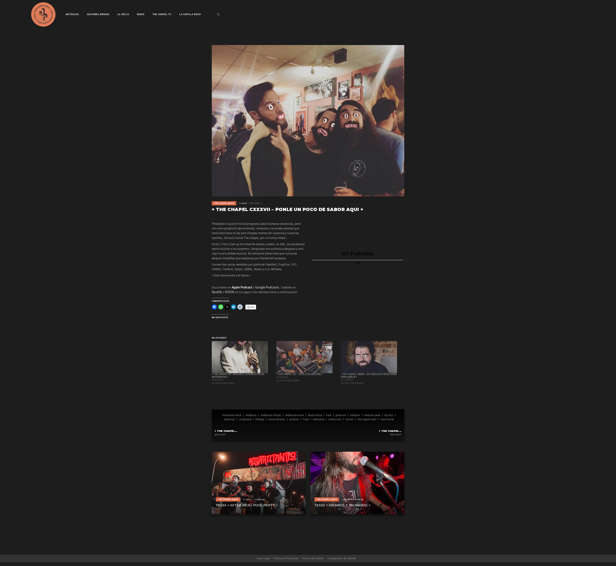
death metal (315, 415)
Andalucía (251, 415)
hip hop (388, 415)
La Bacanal (245, 419)
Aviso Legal (263, 558)
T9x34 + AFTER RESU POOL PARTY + (247, 505)
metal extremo (276, 419)
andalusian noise (294, 415)
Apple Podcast (242, 287)
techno (349, 419)
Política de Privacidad (285, 558)
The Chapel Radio (224, 203)
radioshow (318, 419)
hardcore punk (372, 415)
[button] (218, 14)
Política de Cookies (313, 558)
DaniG (244, 203)
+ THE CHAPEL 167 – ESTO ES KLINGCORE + (299, 374)
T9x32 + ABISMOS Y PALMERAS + (342, 505)
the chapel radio (366, 419)
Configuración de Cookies (341, 558)
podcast (294, 419)
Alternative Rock (231, 415)
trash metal (387, 419)
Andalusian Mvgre (271, 415)
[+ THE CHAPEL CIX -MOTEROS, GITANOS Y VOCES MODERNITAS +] (242, 357)
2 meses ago (259, 499)
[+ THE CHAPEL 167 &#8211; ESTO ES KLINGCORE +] (307, 357)
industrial (229, 419)
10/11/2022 (255, 203)
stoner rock (334, 419)
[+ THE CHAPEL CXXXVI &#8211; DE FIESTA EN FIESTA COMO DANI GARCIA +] (371, 357)
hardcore (355, 415)
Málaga (259, 419)
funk (328, 415)
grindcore (340, 415)
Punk (306, 419)
